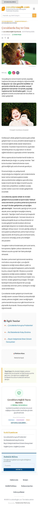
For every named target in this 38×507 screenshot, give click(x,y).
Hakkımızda (14, 480)
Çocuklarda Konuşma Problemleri (15, 437)
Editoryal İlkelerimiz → (19, 423)
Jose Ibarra (19, 130)
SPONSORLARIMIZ (10, 2)
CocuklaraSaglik (7, 21)
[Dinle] (2, 38)
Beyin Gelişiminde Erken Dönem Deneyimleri (18, 443)
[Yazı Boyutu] (5, 38)
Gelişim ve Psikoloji (21, 21)
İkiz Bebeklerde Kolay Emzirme (14, 440)
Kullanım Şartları (27, 486)
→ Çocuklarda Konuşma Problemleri (19, 325)
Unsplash (25, 130)
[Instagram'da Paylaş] (13, 72)
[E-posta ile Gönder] (17, 72)
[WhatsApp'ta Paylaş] (9, 72)
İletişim (25, 480)
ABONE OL (19, 469)
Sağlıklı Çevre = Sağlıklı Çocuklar (14, 446)
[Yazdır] (8, 38)
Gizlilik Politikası (10, 486)
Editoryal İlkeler (18, 492)
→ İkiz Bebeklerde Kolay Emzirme (18, 332)
